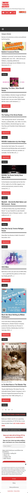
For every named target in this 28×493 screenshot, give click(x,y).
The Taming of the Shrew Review (12, 115)
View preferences (14, 487)
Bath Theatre (7, 458)
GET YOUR (16, 423)
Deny (14, 483)
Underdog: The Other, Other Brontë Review (13, 89)
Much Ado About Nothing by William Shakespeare (13, 316)
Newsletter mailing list (9, 453)
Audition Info (7, 456)
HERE (3, 425)
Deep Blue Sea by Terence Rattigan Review (13, 229)
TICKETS (22, 423)
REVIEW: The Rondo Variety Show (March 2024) (12, 176)
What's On (6, 455)
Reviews (5, 74)
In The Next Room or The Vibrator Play (14, 384)
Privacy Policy (17, 491)
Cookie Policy (10, 491)
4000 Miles (5, 267)
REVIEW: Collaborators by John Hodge (13, 141)
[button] (25, 464)
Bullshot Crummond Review (10, 52)
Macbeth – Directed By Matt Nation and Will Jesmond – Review (14, 203)
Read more (5, 69)
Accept (14, 478)
